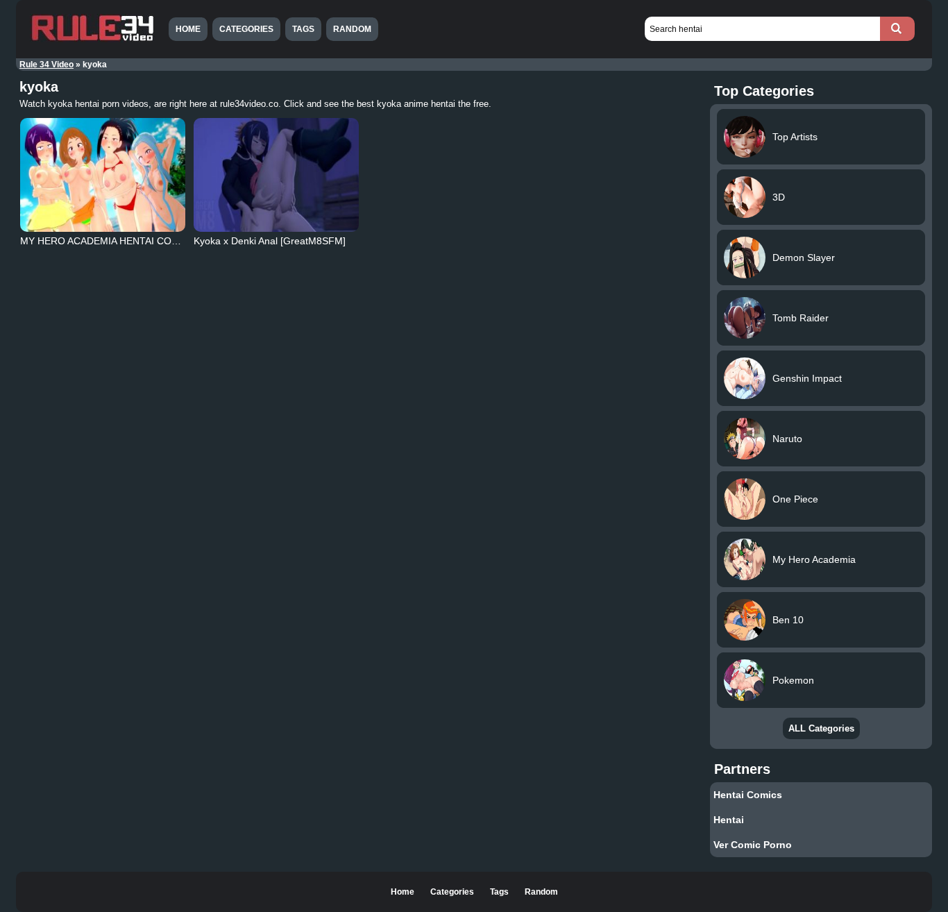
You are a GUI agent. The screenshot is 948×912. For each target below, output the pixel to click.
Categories (246, 29)
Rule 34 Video (46, 64)
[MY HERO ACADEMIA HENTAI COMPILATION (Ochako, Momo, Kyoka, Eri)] (102, 175)
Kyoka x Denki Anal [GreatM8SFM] (270, 240)
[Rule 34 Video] (92, 39)
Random (352, 29)
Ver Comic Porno (752, 844)
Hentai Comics (747, 794)
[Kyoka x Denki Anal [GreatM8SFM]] (276, 175)
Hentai (728, 819)
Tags (303, 29)
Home (188, 29)
